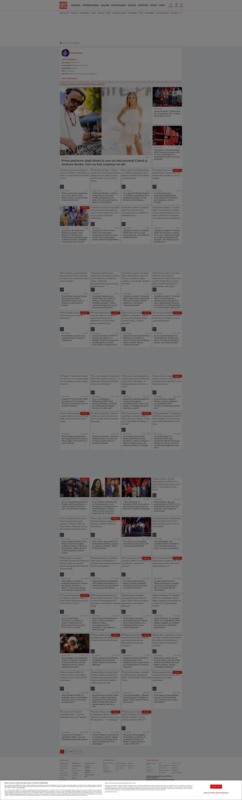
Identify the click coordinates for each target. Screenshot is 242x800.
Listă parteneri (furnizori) (111, 791)
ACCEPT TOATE (216, 786)
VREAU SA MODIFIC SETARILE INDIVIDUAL (216, 793)
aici (94, 792)
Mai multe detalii (20, 787)
